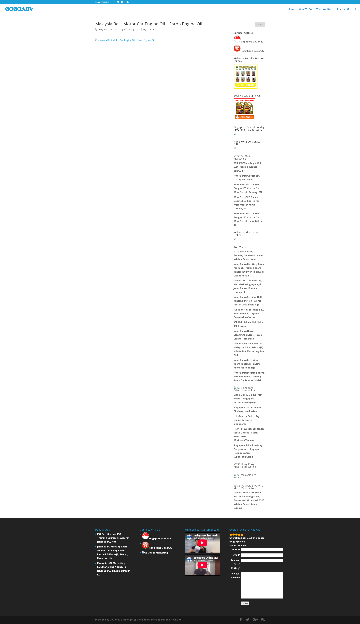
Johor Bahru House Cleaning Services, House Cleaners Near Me (248, 335)
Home (291, 9)
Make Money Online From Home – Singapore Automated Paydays (248, 398)
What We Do (323, 9)
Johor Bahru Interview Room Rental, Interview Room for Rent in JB (247, 364)
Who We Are (306, 9)
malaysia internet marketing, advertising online (119, 29)
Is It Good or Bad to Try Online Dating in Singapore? (246, 420)
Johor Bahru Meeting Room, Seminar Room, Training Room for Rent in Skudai (249, 376)
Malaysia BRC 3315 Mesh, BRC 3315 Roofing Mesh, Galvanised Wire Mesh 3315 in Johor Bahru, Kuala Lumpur (249, 500)
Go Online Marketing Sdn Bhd (153, 619)
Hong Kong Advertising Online (245, 465)
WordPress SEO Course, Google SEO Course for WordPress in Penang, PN (248, 188)
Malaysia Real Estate (245, 476)
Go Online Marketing (243, 157)
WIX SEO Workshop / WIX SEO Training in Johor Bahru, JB (247, 167)
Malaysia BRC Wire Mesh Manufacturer (248, 487)
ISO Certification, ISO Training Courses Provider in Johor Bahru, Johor (248, 255)
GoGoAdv (115, 619)
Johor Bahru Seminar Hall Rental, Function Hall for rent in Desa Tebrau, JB (248, 300)
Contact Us (343, 9)
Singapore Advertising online (245, 389)
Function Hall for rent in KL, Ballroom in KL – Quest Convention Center (249, 313)
